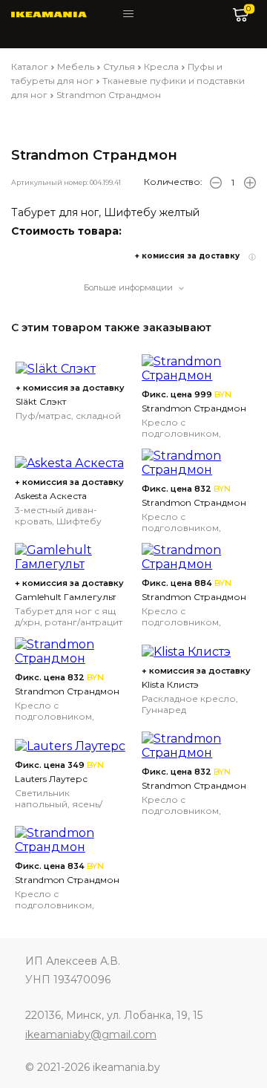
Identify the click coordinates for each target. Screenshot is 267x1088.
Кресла (161, 66)
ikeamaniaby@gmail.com (90, 1034)
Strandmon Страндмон (108, 94)
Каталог (29, 66)
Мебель (75, 66)
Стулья (119, 66)
